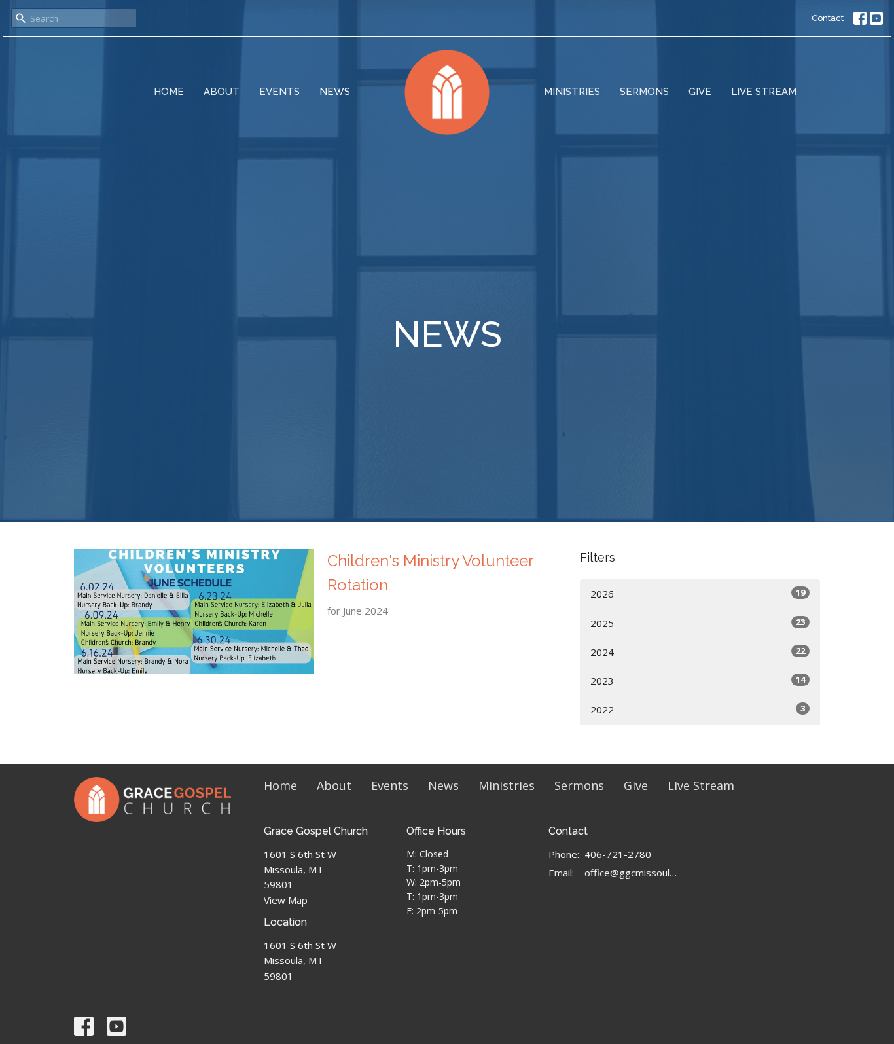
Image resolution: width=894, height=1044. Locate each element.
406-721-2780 (617, 854)
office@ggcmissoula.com (631, 872)
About (222, 92)
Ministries (572, 92)
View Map (286, 900)
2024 (697, 651)
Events (279, 92)
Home (169, 92)
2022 (697, 709)
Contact (828, 18)
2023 (697, 680)
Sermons (644, 92)
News (334, 92)
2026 (697, 593)
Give (699, 92)
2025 (697, 623)
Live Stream (763, 92)
